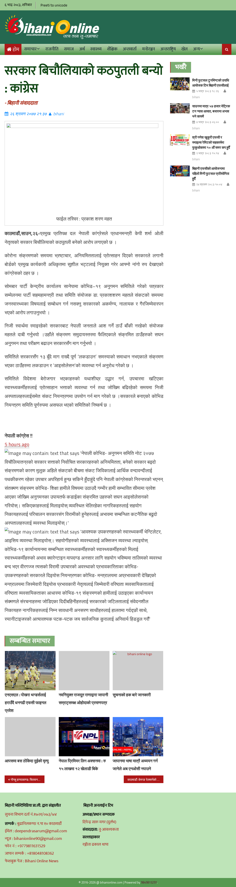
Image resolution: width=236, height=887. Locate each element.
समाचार (30, 49)
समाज (69, 49)
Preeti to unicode (54, 5)
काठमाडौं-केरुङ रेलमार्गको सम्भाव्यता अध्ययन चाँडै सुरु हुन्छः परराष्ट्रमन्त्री (145, 779)
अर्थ (82, 49)
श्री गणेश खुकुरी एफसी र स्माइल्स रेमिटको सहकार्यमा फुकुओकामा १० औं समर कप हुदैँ (211, 142)
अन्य (196, 49)
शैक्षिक (112, 49)
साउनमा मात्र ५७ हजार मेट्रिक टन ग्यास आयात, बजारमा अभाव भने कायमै (211, 111)
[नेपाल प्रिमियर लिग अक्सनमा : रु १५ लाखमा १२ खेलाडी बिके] (84, 736)
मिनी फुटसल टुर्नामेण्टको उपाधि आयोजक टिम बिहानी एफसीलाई (210, 83)
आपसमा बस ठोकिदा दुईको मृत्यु (27, 761)
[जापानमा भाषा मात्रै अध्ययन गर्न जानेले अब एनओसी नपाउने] (138, 736)
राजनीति (52, 49)
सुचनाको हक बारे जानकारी (132, 695)
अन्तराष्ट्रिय (168, 49)
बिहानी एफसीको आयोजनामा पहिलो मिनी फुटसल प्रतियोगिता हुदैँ (210, 173)
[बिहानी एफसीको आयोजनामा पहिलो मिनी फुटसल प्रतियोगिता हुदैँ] (180, 171)
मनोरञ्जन (148, 49)
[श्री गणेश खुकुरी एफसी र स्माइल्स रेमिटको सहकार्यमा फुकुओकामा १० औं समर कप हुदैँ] (180, 139)
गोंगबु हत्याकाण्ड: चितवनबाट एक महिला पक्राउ (27, 779)
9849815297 (149, 882)
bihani (58, 114)
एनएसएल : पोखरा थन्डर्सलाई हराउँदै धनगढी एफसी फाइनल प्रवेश (25, 703)
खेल (184, 49)
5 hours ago (17, 444)
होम (16, 49)
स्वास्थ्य (96, 49)
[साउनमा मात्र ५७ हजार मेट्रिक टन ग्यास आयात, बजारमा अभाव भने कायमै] (180, 108)
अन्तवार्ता (130, 49)
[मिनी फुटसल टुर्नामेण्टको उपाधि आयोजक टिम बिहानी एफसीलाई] (180, 84)
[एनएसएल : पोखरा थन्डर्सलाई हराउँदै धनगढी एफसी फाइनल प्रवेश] (30, 670)
